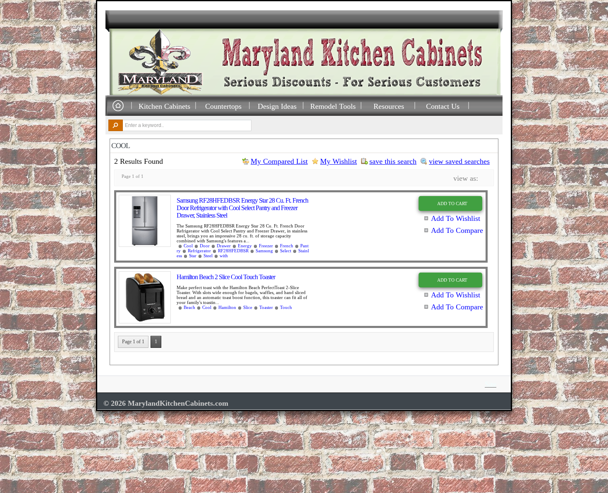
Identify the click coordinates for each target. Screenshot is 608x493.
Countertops (223, 106)
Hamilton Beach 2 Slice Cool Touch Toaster (226, 276)
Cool (188, 245)
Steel (208, 255)
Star (192, 255)
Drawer (224, 245)
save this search (393, 161)
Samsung (264, 250)
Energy (245, 245)
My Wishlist (338, 161)
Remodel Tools (333, 106)
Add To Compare (457, 230)
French (286, 245)
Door (205, 245)
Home (118, 106)
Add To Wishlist (455, 218)
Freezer (266, 245)
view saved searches (459, 161)
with (224, 255)
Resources (388, 106)
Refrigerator (199, 250)
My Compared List (279, 161)
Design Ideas (277, 106)
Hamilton (227, 307)
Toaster (266, 307)
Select (285, 250)
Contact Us (443, 106)
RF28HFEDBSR (233, 250)
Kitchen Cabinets (164, 106)
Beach (189, 307)
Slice (247, 307)
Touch (286, 307)
